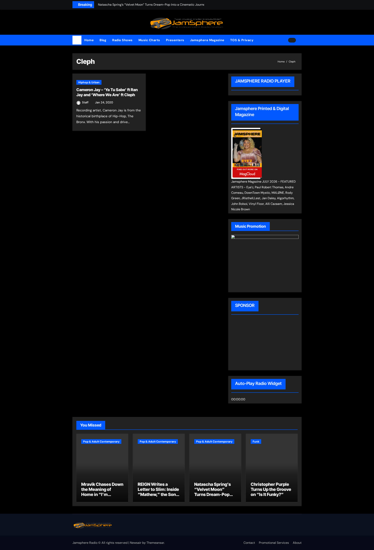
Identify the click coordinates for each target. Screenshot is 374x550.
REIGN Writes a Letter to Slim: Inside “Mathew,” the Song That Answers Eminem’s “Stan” (158, 494)
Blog (103, 40)
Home (89, 40)
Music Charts (149, 40)
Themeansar (155, 543)
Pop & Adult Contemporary (101, 441)
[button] (300, 40)
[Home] (76, 40)
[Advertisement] (256, 343)
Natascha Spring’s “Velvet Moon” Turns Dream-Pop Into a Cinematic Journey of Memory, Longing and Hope (214, 497)
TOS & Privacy (242, 40)
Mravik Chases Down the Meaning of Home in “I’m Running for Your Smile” (102, 494)
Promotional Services (274, 543)
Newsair (135, 543)
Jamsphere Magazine (207, 40)
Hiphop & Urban (89, 82)
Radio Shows (122, 40)
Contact (249, 543)
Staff (85, 102)
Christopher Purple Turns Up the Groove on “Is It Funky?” (271, 489)
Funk (256, 441)
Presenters (175, 40)
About (297, 543)
